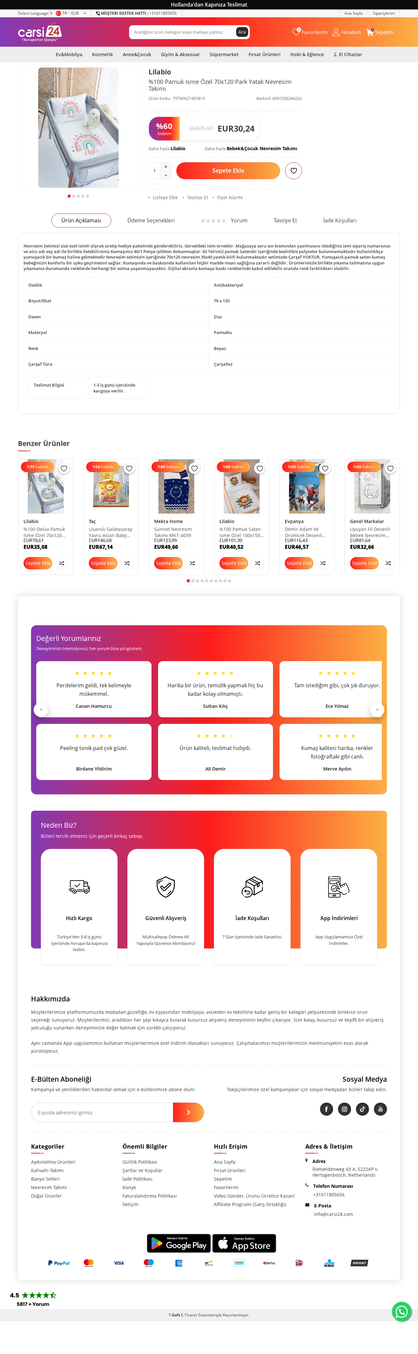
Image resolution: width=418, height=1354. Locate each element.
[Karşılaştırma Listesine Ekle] (62, 563)
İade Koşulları (340, 220)
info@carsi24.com (333, 1214)
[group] (78, 128)
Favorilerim (226, 1187)
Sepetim (223, 1179)
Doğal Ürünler (46, 1196)
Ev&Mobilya (69, 54)
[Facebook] (326, 1109)
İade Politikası (137, 1179)
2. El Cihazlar (348, 54)
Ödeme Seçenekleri (151, 220)
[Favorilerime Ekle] (64, 468)
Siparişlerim (384, 13)
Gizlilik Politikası (139, 1162)
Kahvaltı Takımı (47, 1170)
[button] (69, 196)
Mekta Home (168, 521)
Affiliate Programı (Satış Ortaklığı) (250, 1204)
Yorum (239, 220)
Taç (92, 521)
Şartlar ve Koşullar (142, 1170)
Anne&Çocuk (137, 54)
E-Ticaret (189, 1315)
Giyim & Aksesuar (180, 54)
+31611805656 (139, 13)
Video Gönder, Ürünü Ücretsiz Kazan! (254, 1196)
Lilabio (160, 71)
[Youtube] (380, 1109)
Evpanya (294, 521)
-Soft (175, 1315)
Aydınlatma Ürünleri (53, 1162)
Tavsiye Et (197, 197)
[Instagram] (344, 1109)
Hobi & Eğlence (307, 54)
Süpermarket (224, 54)
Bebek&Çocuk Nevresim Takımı (262, 148)
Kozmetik (102, 54)
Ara (242, 32)
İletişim (130, 1204)
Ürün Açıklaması (81, 220)
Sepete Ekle (228, 170)
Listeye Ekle (165, 197)
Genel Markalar (367, 521)
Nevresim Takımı (49, 1187)
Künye (129, 1187)
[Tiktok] (362, 1109)
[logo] (40, 32)
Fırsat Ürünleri (265, 54)
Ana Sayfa (354, 13)
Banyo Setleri (45, 1179)
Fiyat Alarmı (230, 197)
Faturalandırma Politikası (149, 1196)
